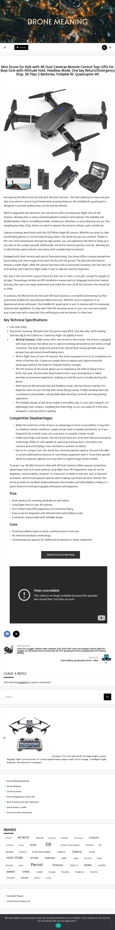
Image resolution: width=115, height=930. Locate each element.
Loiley (75, 858)
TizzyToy (65, 872)
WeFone (37, 878)
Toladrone (79, 872)
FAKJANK (9, 852)
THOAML (52, 872)
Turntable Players (15, 896)
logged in (23, 682)
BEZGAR (39, 838)
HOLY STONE (15, 858)
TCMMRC (39, 872)
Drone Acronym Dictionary (19, 812)
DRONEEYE (90, 845)
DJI (48, 844)
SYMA (25, 871)
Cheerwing (78, 838)
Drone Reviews (14, 786)
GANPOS (61, 852)
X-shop (48, 878)
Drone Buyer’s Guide (16, 807)
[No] (111, 922)
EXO (100, 845)
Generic (77, 851)
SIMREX (10, 871)
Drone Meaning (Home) (18, 781)
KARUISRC (50, 858)
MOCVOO (88, 858)
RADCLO (74, 865)
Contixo (9, 845)
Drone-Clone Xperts (70, 845)
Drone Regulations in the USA (21, 796)
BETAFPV (23, 837)
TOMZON (93, 872)
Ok (58, 925)
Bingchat (52, 838)
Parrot (37, 864)
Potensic (58, 865)
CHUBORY (94, 837)
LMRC (64, 858)
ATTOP (8, 838)
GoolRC (92, 852)
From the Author (41, 851)
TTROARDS (10, 878)
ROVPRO (102, 865)
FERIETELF (23, 852)
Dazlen (21, 845)
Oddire (21, 865)
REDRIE (88, 865)
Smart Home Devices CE (18, 901)
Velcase (24, 877)
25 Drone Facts (14, 791)
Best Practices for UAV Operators (23, 802)
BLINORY (64, 838)
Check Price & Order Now (60, 554)
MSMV (99, 858)
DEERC (33, 845)
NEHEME (9, 865)
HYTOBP (34, 858)
